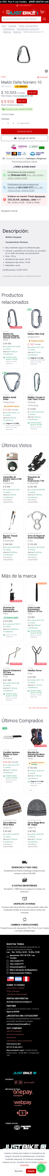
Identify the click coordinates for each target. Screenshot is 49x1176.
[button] (24, 54)
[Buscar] (44, 19)
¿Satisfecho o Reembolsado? (17, 994)
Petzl (3, 77)
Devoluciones (11, 1037)
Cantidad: (5, 119)
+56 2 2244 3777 (26, 5)
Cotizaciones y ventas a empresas (19, 1041)
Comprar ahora (24, 131)
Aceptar (31, 1171)
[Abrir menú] (8, 12)
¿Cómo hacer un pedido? (15, 988)
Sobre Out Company (14, 1031)
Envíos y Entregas (13, 991)
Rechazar (19, 1171)
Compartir (44, 77)
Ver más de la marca (37, 707)
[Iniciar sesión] (33, 12)
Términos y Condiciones (15, 1034)
